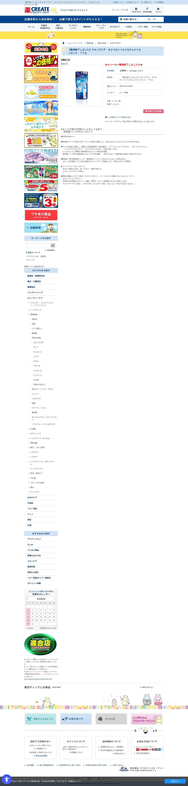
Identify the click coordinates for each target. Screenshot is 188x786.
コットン (35, 394)
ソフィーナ (30, 260)
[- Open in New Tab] (41, 156)
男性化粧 (33, 443)
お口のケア (115, 27)
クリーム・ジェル (39, 408)
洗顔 (33, 324)
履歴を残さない (148, 687)
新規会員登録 (41, 756)
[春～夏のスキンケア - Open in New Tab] (41, 124)
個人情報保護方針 (47, 765)
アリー (36, 347)
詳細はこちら (77, 752)
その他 (36, 380)
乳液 (33, 403)
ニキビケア (36, 398)
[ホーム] (63, 43)
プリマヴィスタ (32, 256)
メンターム (37, 370)
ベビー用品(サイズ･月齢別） (39, 578)
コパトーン (37, 375)
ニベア (36, 357)
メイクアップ (35, 310)
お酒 (29, 525)
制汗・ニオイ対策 (37, 447)
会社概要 (30, 765)
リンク (78, 781)
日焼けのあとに (39, 384)
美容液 (34, 412)
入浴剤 (33, 429)
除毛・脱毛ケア (36, 473)
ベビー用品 (143, 27)
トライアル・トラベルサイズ (43, 424)
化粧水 (34, 319)
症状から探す (33, 572)
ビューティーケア (101, 27)
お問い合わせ (118, 765)
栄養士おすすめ (34, 555)
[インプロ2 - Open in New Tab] (41, 92)
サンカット (37, 352)
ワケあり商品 (33, 550)
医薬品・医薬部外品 (45, 27)
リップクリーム (36, 469)
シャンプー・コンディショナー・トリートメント (41, 304)
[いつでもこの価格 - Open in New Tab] (41, 61)
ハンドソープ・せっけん (40, 438)
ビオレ (36, 361)
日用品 (129, 27)
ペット (30, 514)
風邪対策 (31, 567)
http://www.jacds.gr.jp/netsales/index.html (38, 679)
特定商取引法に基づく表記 (69, 765)
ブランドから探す (37, 483)
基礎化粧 (33, 314)
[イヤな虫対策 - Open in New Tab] (41, 140)
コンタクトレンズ (73, 27)
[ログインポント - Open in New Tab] (41, 186)
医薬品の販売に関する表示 (96, 765)
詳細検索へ (51, 250)
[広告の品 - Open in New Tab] (41, 48)
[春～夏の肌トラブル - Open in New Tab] (41, 108)
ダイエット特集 (34, 583)
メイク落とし (37, 329)
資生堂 (43, 256)
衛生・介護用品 (59, 27)
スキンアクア (38, 342)
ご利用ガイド (41, 748)
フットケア (34, 492)
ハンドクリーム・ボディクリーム (42, 463)
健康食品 (87, 27)
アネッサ (36, 366)
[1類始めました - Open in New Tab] (41, 200)
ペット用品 (156, 27)
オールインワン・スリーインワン (44, 418)
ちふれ (30, 544)
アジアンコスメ (34, 539)
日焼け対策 (36, 338)
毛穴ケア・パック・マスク (42, 389)
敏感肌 (34, 333)
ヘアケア (33, 457)
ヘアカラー (34, 452)
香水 (32, 487)
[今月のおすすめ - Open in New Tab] (41, 76)
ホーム (31, 27)
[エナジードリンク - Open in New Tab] (41, 172)
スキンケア (32, 561)
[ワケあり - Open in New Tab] (41, 215)
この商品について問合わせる (119, 117)
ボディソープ (35, 434)
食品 (29, 519)
